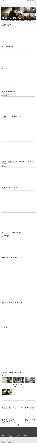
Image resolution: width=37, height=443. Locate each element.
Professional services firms (11, 436)
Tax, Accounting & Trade (21, 20)
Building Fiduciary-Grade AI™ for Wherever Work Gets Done (12, 116)
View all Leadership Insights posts (4, 236)
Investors (23, 432)
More (18, 424)
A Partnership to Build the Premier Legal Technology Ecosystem (12, 232)
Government (10, 433)
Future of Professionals (12, 20)
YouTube (30, 434)
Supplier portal (17, 434)
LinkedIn (30, 432)
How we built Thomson (28, 383)
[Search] (34, 2)
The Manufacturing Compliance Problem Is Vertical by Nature (12, 209)
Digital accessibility (3, 433)
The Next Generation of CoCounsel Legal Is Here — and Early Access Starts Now (15, 138)
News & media (10, 435)
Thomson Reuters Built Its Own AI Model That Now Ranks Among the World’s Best (7, 420)
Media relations (23, 433)
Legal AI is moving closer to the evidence (6, 384)
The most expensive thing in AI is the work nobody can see (11, 257)
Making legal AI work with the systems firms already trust (29, 18)
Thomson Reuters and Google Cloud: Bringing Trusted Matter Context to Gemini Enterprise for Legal (18, 385)
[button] (17, 2)
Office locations (23, 434)
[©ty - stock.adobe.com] (18, 292)
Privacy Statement (8, 442)
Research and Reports (31, 20)
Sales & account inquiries (24, 435)
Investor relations (3, 434)
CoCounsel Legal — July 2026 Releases (8, 91)
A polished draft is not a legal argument (8, 46)
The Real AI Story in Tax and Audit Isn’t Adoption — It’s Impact (12, 302)
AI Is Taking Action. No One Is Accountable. (9, 279)
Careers (2, 432)
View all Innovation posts (3, 166)
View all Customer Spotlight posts (4, 95)
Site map (2, 436)
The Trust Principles (17, 435)
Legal (16, 20)
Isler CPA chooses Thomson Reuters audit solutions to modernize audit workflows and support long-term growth (30, 408)
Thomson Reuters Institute (18, 436)
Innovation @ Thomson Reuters (18, 432)
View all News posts (3, 306)
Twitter (30, 433)
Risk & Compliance (26, 20)
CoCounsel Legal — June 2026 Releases (30, 420)
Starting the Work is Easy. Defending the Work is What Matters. (12, 372)
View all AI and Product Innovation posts (5, 25)
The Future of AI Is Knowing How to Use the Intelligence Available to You (11, 17)
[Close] (36, 440)
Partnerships (17, 433)
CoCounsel (8, 20)
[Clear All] (33, 2)
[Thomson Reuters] (18, 151)
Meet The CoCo (4, 327)
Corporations (10, 432)
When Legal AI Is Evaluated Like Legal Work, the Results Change (12, 68)
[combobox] (31, 2)
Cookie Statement (4, 442)
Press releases (3, 435)
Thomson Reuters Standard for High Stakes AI (9, 187)
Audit (3, 21)
